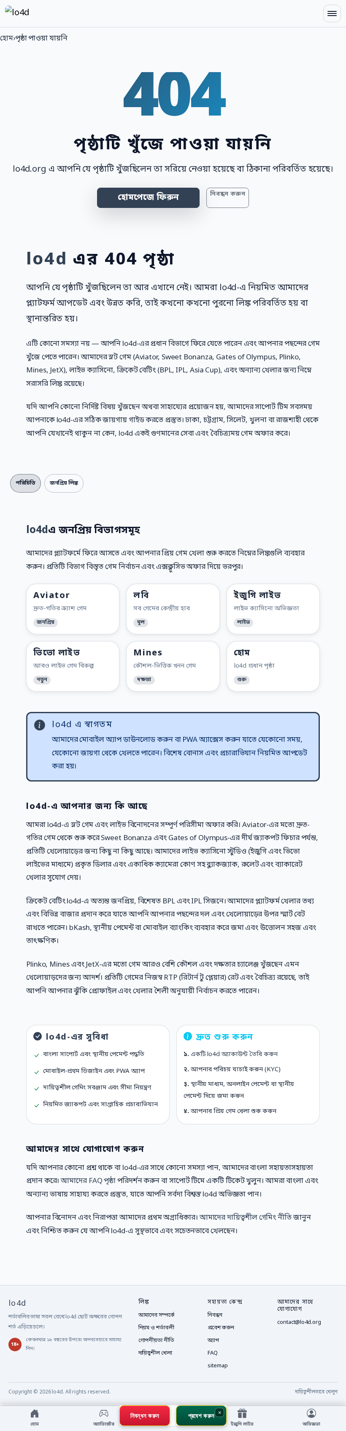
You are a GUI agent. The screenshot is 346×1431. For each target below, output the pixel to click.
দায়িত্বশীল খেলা (155, 1353)
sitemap (217, 1365)
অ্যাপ (213, 1340)
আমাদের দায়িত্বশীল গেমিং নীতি (246, 1218)
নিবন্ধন (215, 1315)
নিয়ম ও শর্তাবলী (156, 1327)
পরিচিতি (25, 483)
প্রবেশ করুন (221, 1327)
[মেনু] (332, 13)
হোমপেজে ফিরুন (148, 197)
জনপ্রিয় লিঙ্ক (64, 483)
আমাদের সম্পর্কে (156, 1315)
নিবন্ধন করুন (227, 194)
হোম (6, 38)
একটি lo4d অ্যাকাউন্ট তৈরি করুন (234, 1054)
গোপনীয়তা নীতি (156, 1340)
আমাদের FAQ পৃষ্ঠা (88, 1181)
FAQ (213, 1353)
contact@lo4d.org (299, 1322)
